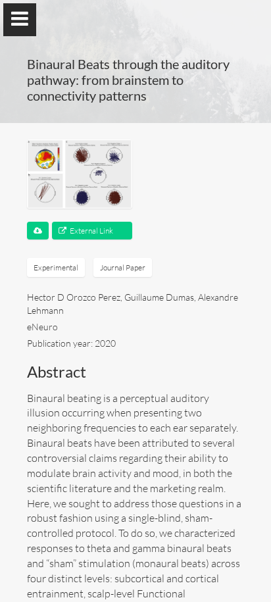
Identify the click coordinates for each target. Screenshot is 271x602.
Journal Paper (122, 267)
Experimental (56, 267)
